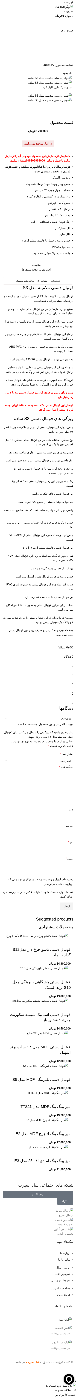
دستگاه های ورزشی (49, 53)
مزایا (70, 809)
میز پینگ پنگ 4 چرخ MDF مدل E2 (43, 1133)
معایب (69, 825)
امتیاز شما (66, 753)
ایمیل (69, 858)
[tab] (55, 281)
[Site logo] (61, 8)
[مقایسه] (47, 942)
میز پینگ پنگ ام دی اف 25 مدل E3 (42, 1161)
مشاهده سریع (56, 942)
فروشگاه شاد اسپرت (61, 379)
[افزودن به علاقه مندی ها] (37, 942)
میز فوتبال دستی (33, 53)
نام (70, 842)
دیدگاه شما (66, 766)
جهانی (69, 384)
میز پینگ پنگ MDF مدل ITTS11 (45, 1106)
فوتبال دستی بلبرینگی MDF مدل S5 (41, 1079)
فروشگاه (62, 53)
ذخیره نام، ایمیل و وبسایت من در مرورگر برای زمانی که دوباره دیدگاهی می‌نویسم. (40, 882)
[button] (66, 942)
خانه (69, 53)
